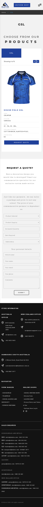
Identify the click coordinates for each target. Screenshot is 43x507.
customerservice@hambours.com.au (17, 365)
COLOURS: (7, 118)
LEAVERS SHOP (29, 399)
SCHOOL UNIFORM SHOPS (32, 393)
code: (5, 113)
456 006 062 (22, 440)
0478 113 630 (20, 464)
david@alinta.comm (18, 485)
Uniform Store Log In (30, 408)
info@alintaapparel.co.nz (33, 330)
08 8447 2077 (24, 449)
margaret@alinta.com (11, 449)
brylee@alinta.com (11, 446)
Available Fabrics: (10, 129)
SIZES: (6, 124)
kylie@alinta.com (11, 440)
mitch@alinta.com (12, 437)
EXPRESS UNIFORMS (9, 405)
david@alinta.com (8, 474)
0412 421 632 (23, 446)
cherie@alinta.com (11, 443)
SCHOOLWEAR (7, 393)
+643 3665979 (29, 336)
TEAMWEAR (6, 396)
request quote (21, 142)
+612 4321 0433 (10, 340)
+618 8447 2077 (11, 371)
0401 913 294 (23, 437)
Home (4, 12)
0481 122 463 (19, 474)
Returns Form (28, 396)
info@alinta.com (11, 334)
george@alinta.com (8, 464)
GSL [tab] (11, 53)
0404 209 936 (22, 443)
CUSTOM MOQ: (8, 135)
